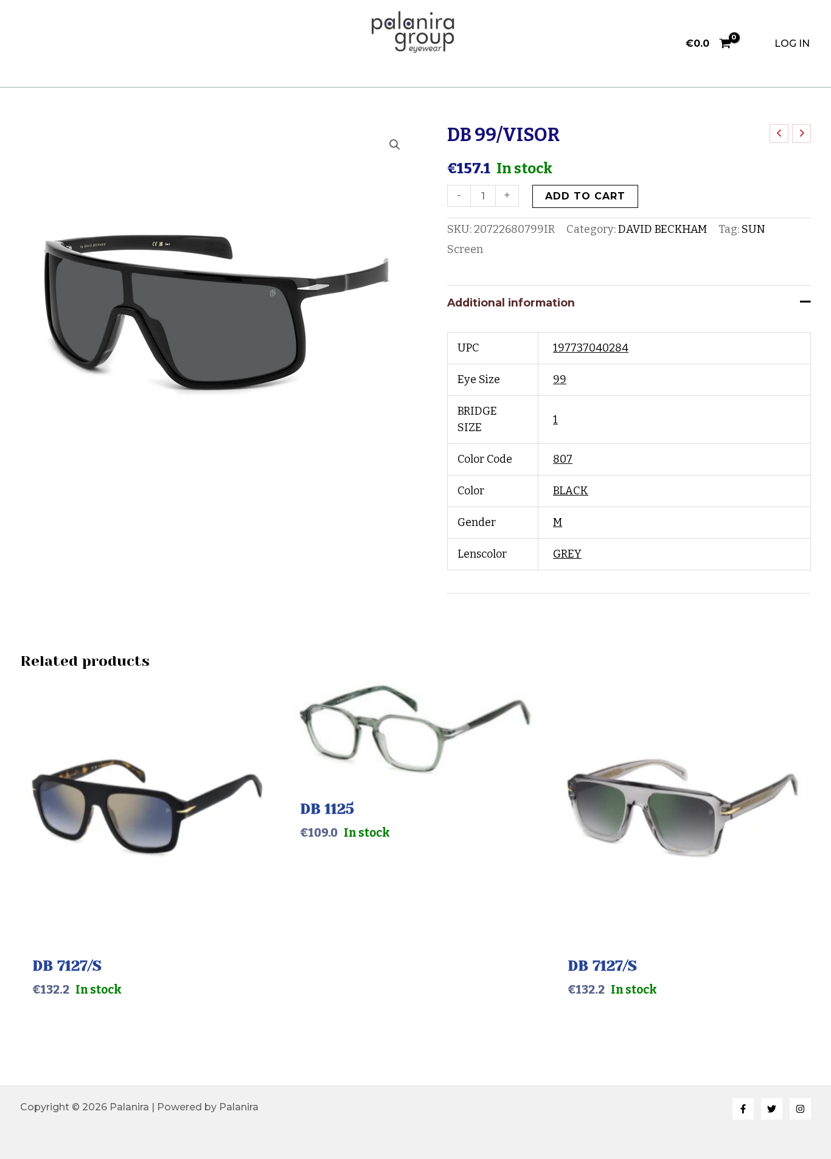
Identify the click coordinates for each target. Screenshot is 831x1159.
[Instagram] (800, 1108)
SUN (753, 229)
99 (559, 379)
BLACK (570, 490)
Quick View (147, 926)
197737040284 (590, 348)
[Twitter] (771, 1108)
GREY (567, 554)
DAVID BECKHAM (662, 229)
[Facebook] (743, 1108)
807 (562, 459)
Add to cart (585, 196)
